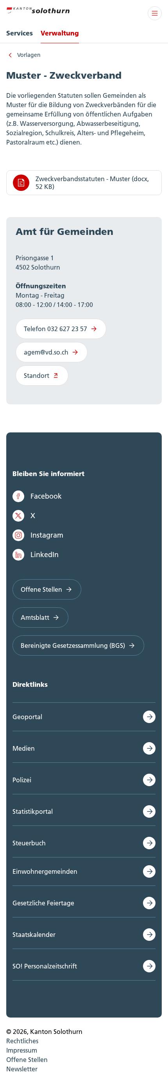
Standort (36, 375)
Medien (24, 748)
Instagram (46, 535)
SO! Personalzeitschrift (45, 966)
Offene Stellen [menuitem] (27, 1060)
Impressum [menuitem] (21, 1050)
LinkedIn (44, 554)
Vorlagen (29, 54)
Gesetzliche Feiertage (43, 903)
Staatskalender (34, 934)
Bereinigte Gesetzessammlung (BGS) (73, 645)
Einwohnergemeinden (45, 871)
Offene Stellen (41, 589)
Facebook (46, 496)
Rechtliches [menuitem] (22, 1041)
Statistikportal (33, 811)
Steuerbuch (29, 843)
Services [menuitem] (19, 33)
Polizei (22, 780)
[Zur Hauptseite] (38, 9)
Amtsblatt (35, 617)
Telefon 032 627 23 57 (55, 329)
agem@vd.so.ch (46, 352)
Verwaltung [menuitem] (60, 33)
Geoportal (27, 717)
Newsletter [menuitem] (22, 1069)
